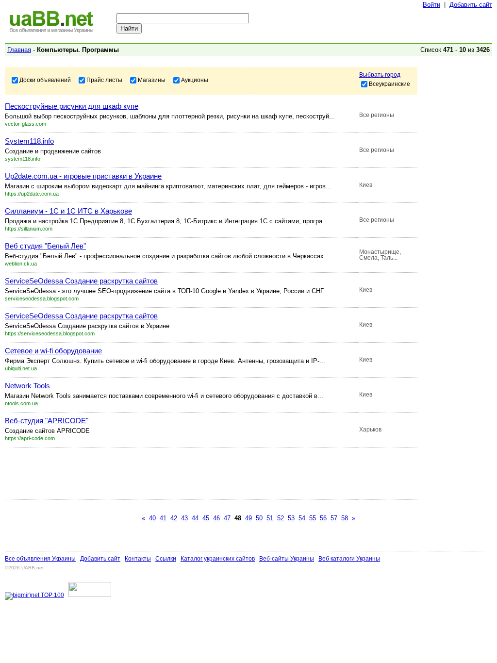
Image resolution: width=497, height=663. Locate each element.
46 (216, 518)
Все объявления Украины (40, 559)
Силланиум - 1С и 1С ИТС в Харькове (68, 211)
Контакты (138, 559)
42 (173, 518)
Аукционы (194, 80)
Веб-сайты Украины (286, 559)
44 (195, 518)
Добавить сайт (470, 4)
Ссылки (165, 559)
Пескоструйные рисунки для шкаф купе (71, 106)
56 (323, 518)
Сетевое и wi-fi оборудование (53, 351)
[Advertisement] (181, 473)
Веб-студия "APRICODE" (46, 420)
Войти (431, 4)
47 (227, 518)
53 (291, 518)
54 (301, 518)
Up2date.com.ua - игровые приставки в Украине (83, 176)
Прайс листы (104, 80)
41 (163, 518)
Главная (19, 49)
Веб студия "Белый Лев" (45, 246)
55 (312, 518)
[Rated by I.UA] (89, 595)
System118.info (29, 141)
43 (184, 518)
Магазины (152, 80)
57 (334, 518)
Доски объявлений (45, 80)
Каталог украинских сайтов (218, 559)
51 (269, 518)
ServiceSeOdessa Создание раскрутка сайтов (81, 281)
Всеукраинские (389, 83)
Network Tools (27, 385)
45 (205, 518)
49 (248, 518)
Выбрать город (379, 75)
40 (152, 518)
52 (280, 518)
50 (259, 518)
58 (344, 518)
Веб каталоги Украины (349, 559)
